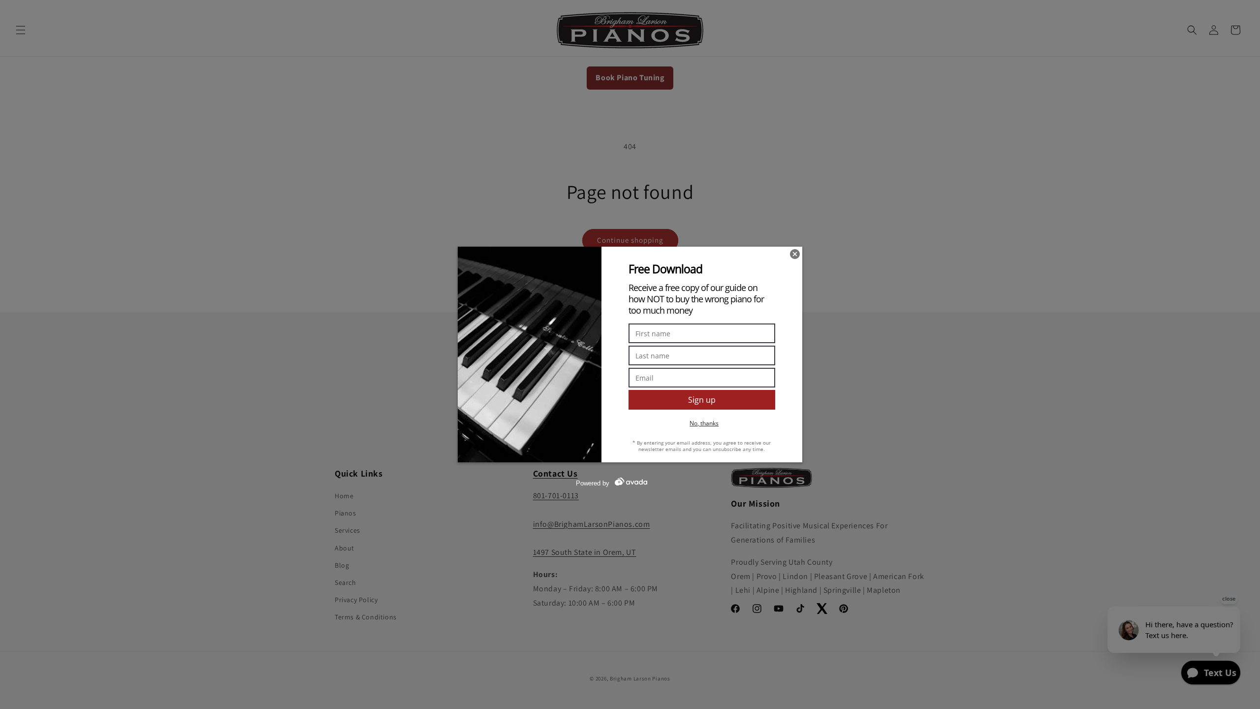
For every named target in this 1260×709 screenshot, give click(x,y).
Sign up (702, 399)
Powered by (592, 483)
